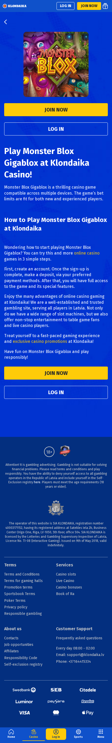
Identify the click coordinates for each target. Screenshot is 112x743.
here (37, 482)
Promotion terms (18, 587)
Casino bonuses (69, 587)
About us (13, 628)
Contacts (11, 638)
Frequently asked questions (79, 638)
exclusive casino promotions (40, 341)
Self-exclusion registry (23, 664)
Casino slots (66, 574)
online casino (86, 253)
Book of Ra (65, 594)
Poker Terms (15, 600)
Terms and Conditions (22, 574)
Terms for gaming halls (23, 581)
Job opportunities (18, 644)
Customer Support (74, 628)
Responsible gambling (23, 613)
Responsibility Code (20, 658)
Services (64, 564)
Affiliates (11, 651)
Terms (10, 564)
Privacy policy (15, 607)
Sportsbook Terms (19, 594)
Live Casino (65, 581)
